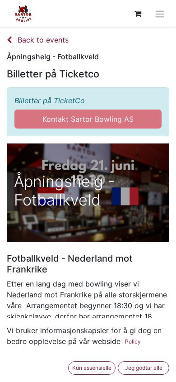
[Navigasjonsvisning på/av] (159, 14)
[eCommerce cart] (138, 14)
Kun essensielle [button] (91, 367)
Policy (133, 341)
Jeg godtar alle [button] (143, 367)
